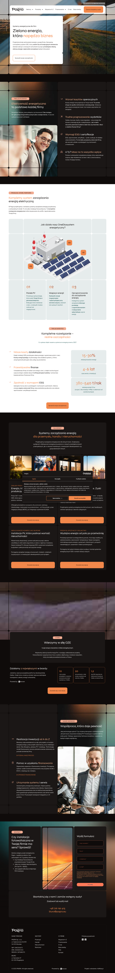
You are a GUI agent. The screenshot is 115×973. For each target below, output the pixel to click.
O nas (70, 9)
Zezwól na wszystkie (80, 498)
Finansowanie (59, 9)
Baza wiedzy (77, 9)
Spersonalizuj (56, 498)
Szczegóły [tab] (57, 479)
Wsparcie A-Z (49, 9)
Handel (37, 942)
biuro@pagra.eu (57, 911)
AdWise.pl (100, 969)
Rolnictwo (38, 947)
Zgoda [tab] (34, 479)
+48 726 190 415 (57, 908)
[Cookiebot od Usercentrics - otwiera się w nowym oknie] (84, 474)
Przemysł (38, 940)
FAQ (59, 950)
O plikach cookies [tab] (81, 479)
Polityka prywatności (88, 936)
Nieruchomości (39, 945)
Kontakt (60, 952)
